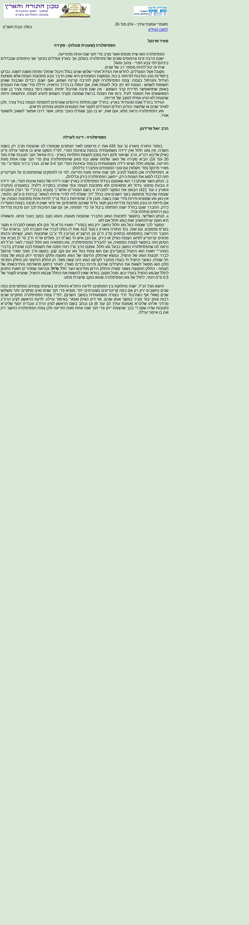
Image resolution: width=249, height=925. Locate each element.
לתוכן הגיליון (158, 29)
